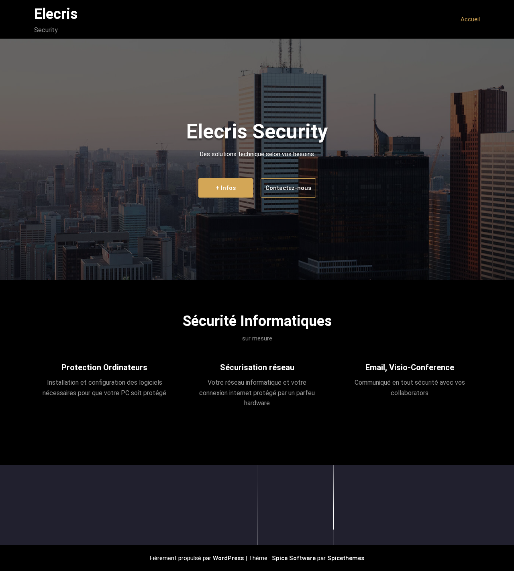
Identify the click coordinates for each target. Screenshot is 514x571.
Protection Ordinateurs (104, 367)
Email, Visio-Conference (409, 367)
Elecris (56, 14)
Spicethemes (345, 558)
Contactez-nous (288, 188)
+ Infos (226, 188)
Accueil (470, 19)
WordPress (228, 558)
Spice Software (294, 558)
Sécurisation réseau (257, 367)
